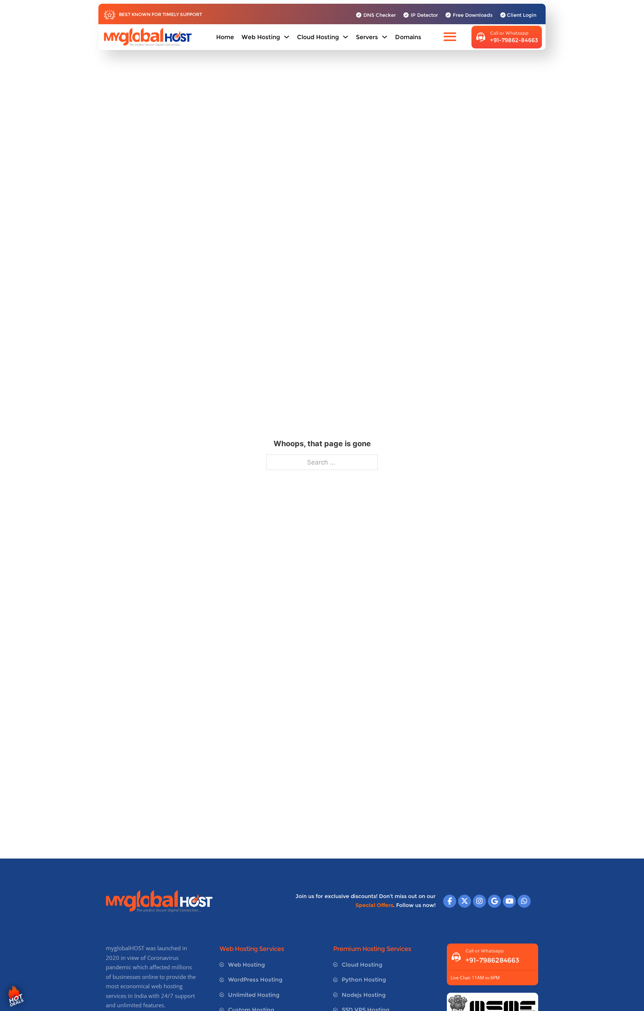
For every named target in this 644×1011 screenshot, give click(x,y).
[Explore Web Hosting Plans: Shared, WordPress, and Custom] (287, 37)
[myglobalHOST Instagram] (479, 901)
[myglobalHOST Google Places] (494, 901)
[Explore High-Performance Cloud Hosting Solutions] (345, 37)
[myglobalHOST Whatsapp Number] (524, 901)
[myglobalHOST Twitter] (464, 901)
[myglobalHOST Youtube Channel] (509, 901)
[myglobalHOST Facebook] (449, 901)
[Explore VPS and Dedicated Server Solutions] (385, 37)
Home (225, 37)
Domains (408, 37)
